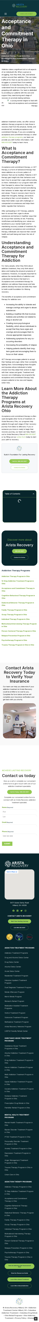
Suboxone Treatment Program (16, 1017)
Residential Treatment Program (16, 976)
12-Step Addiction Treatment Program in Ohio (18, 582)
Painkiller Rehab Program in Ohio (17, 1108)
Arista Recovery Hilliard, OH (16, 1308)
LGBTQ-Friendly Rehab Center (16, 1031)
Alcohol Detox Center (13, 967)
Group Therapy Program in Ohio (14, 615)
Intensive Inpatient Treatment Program (16, 981)
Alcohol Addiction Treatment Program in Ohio (19, 1054)
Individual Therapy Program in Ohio (16, 619)
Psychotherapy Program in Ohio (14, 640)
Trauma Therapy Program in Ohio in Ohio (18, 645)
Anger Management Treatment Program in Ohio (16, 1161)
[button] (33, 494)
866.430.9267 (26, 14)
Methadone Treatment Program (17, 1022)
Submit (7, 844)
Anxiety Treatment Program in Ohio (18, 1148)
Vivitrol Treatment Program (15, 1013)
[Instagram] (26, 911)
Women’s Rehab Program (14, 1001)
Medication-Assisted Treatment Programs (16, 1007)
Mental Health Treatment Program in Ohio (19, 1124)
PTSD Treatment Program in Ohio (17, 1137)
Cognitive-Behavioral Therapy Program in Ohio (18, 597)
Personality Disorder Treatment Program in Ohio (16, 1142)
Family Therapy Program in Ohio (14, 610)
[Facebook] (14, 911)
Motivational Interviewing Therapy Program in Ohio (19, 625)
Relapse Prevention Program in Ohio (16, 636)
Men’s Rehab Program (13, 997)
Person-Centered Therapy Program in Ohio (19, 631)
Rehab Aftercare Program (14, 992)
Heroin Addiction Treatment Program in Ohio (19, 1068)
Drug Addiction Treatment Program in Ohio (19, 1061)
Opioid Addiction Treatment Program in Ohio (18, 1083)
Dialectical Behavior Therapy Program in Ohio (18, 604)
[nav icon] (5, 14)
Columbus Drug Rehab (28, 1313)
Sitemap (31, 1318)
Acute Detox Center (12, 971)
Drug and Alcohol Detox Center (17, 958)
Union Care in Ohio (12, 1175)
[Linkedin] (18, 911)
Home (4, 53)
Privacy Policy (21, 1318)
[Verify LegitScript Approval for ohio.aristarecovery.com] (19, 940)
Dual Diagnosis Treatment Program (18, 987)
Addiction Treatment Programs (16, 953)
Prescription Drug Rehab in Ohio (17, 1103)
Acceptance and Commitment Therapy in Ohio (18, 589)
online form (21, 437)
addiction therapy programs (12, 137)
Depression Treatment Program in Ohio (17, 1154)
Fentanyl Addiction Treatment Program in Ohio (16, 1097)
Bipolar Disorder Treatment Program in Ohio (18, 1131)
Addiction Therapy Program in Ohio (16, 56)
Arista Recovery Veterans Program (18, 1027)
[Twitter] (22, 911)
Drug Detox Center (12, 962)
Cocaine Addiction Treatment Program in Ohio (19, 1090)
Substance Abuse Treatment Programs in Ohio (15, 1047)
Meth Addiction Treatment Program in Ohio (19, 1075)
